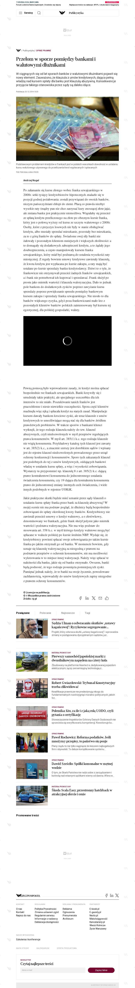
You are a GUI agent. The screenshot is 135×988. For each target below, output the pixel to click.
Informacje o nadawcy (46, 918)
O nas (19, 909)
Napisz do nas (23, 915)
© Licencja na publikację (36, 592)
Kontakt (20, 912)
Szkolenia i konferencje (28, 939)
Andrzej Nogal (31, 180)
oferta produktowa (67, 948)
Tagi (87, 613)
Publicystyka (76, 13)
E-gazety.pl (95, 912)
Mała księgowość (98, 918)
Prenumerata (70, 915)
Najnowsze (68, 613)
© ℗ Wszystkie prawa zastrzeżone (41, 595)
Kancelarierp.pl (97, 922)
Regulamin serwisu (44, 915)
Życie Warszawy (98, 928)
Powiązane (23, 613)
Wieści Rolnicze (98, 925)
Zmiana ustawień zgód (47, 912)
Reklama (67, 909)
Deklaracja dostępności (47, 922)
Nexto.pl (94, 915)
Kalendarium (43, 948)
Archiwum (68, 918)
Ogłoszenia (69, 912)
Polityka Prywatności (45, 909)
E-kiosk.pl (94, 909)
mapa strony (22, 948)
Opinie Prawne (43, 50)
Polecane (45, 613)
